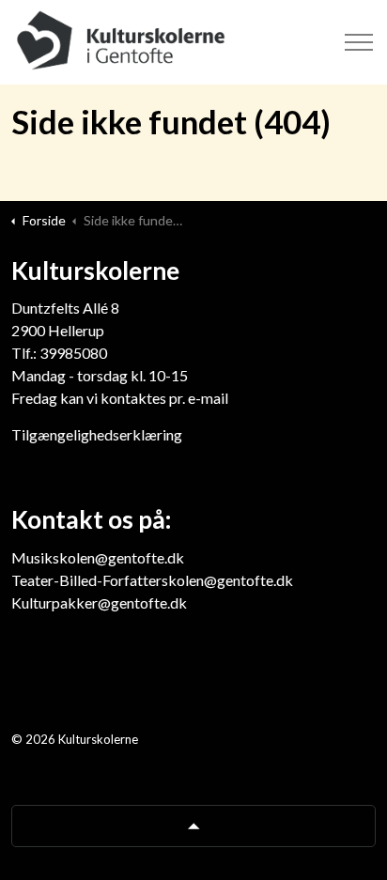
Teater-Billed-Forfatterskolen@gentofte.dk (152, 580)
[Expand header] (359, 42)
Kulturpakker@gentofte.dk (99, 602)
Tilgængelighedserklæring (96, 434)
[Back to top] (193, 826)
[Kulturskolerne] (122, 42)
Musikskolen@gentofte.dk (97, 557)
